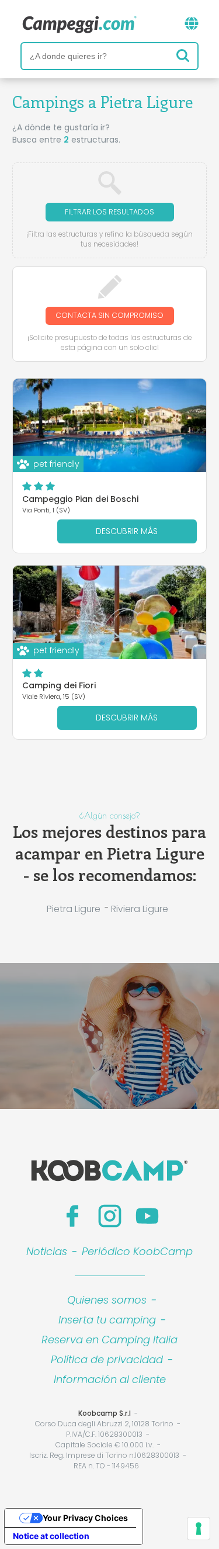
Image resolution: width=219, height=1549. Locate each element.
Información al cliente (110, 1379)
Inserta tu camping (107, 1319)
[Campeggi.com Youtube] (147, 1216)
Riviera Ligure (139, 909)
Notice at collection (51, 1536)
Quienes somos (107, 1299)
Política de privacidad (107, 1359)
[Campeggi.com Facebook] (72, 1216)
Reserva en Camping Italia (109, 1339)
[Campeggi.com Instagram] (109, 1216)
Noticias (46, 1251)
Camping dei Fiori (59, 685)
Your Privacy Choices (85, 1518)
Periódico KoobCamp (137, 1251)
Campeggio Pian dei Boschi (80, 499)
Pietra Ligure (73, 909)
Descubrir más (127, 531)
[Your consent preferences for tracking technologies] (198, 1528)
